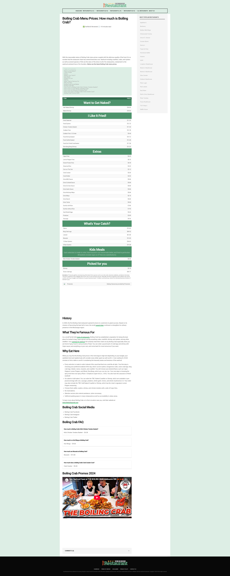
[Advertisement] (97, 41)
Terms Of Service (105, 569)
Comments (69, 550)
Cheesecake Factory (146, 34)
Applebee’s (143, 22)
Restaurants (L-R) (115, 11)
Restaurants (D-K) (102, 11)
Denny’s (142, 45)
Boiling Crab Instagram (72, 414)
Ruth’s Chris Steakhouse (147, 94)
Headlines (79, 11)
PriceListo (127, 284)
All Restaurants (142, 11)
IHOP (141, 60)
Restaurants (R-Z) (129, 11)
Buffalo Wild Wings (145, 30)
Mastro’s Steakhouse (146, 68)
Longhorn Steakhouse (146, 64)
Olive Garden (144, 75)
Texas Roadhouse (145, 102)
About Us (152, 11)
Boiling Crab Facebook (72, 412)
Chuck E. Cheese (145, 37)
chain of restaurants (83, 337)
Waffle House (144, 109)
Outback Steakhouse (146, 79)
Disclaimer (115, 569)
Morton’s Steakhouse (146, 71)
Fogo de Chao (144, 49)
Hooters (142, 56)
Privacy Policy (124, 569)
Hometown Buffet (145, 52)
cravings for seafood (78, 341)
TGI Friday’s (143, 105)
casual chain (100, 325)
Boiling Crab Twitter (71, 417)
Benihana (143, 26)
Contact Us (133, 569)
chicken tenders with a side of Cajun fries (104, 388)
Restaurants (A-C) (88, 11)
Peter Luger (143, 83)
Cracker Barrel (144, 41)
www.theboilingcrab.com (70, 402)
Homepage (96, 569)
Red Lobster (143, 86)
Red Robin (143, 90)
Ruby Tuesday (144, 98)
